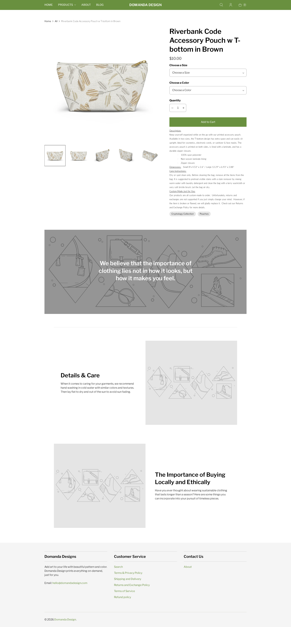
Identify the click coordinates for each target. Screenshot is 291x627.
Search (118, 566)
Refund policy (122, 597)
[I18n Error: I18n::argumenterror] (54, 155)
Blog (100, 4)
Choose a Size (178, 65)
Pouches (204, 213)
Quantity (175, 100)
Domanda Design (65, 619)
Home (48, 4)
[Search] (221, 5)
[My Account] (230, 5)
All (56, 21)
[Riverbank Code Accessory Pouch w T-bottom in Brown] (102, 84)
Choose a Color (179, 82)
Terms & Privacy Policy (128, 572)
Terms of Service (124, 591)
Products (65, 4)
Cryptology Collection (182, 213)
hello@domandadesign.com (69, 583)
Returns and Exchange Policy (132, 585)
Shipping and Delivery (127, 579)
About (86, 4)
